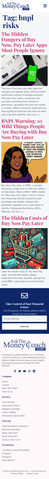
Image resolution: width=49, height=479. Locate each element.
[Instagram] (29, 371)
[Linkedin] (34, 371)
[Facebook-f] (15, 371)
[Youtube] (24, 371)
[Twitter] (19, 371)
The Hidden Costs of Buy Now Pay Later (24, 220)
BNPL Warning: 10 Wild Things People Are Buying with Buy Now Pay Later (24, 129)
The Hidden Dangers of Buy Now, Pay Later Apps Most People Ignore (24, 42)
